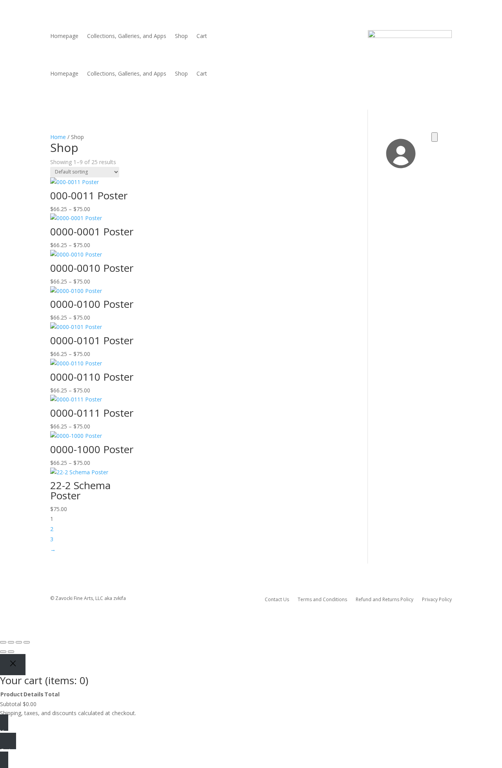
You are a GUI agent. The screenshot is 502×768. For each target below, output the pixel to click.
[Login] (400, 171)
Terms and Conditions (322, 599)
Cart (201, 36)
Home (58, 137)
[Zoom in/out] (3, 642)
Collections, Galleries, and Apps (126, 36)
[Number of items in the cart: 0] (434, 137)
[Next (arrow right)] (11, 652)
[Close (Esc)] (27, 642)
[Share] (19, 642)
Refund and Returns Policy (384, 599)
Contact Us (277, 599)
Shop (181, 36)
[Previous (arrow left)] (3, 652)
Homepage (64, 36)
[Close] (12, 664)
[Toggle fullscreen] (11, 642)
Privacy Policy (437, 599)
